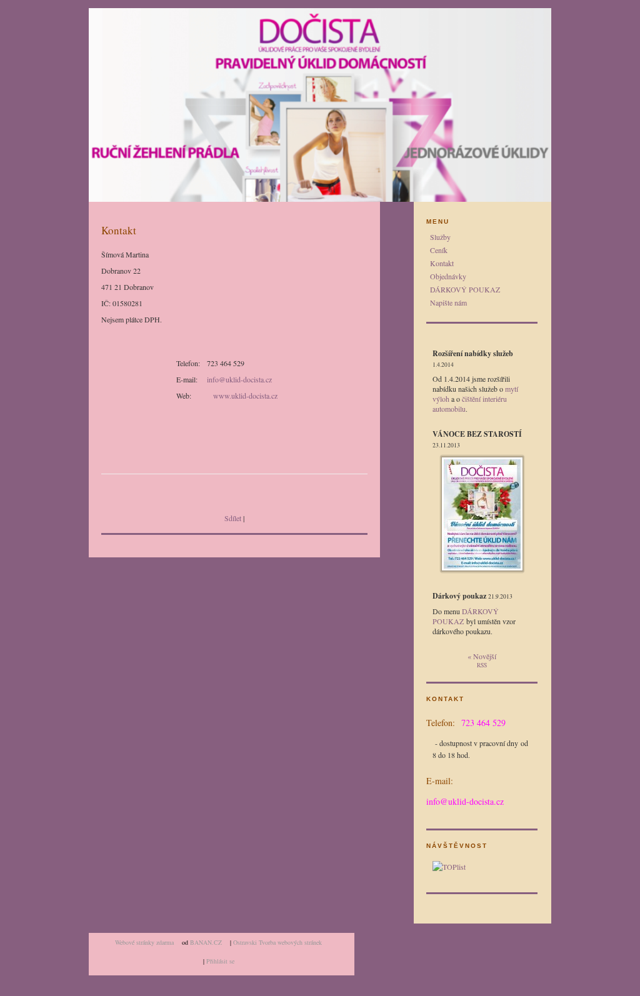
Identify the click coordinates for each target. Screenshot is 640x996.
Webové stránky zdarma (144, 942)
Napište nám (448, 302)
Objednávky (448, 276)
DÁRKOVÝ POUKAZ (465, 289)
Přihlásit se (220, 961)
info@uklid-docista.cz (239, 379)
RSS (482, 665)
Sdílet (232, 518)
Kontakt (442, 263)
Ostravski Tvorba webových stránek (277, 942)
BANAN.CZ (206, 942)
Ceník (439, 250)
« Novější (482, 656)
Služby (440, 237)
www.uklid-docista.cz (245, 396)
